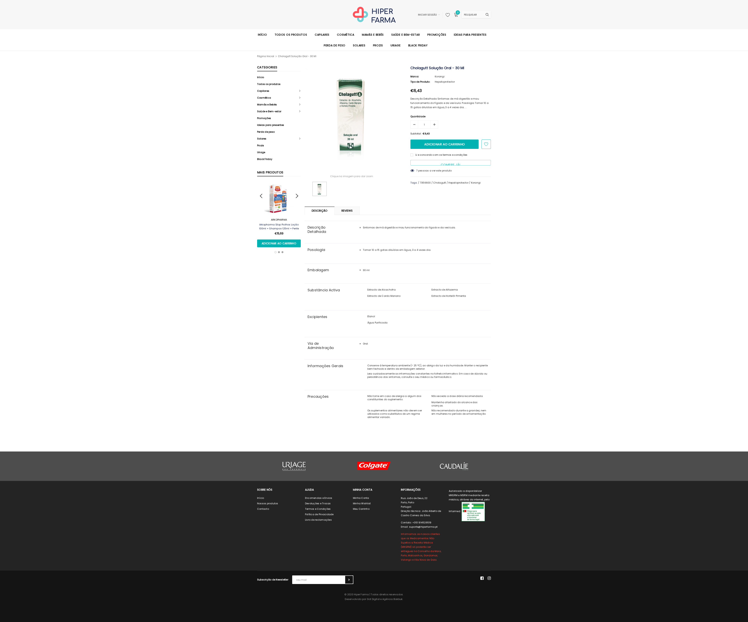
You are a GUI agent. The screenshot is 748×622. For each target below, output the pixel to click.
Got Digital (373, 599)
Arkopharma (279, 219)
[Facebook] (482, 578)
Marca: (414, 76)
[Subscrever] (349, 580)
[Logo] (374, 14)
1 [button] (275, 252)
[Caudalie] (454, 466)
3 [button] (282, 252)
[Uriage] (294, 466)
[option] (279, 214)
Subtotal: (416, 133)
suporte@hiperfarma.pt (423, 526)
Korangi (440, 76)
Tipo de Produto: (420, 81)
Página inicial (265, 56)
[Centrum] (374, 466)
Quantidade (417, 116)
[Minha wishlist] (446, 14)
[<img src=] (473, 511)
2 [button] (279, 252)
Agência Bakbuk (392, 599)
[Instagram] (489, 578)
